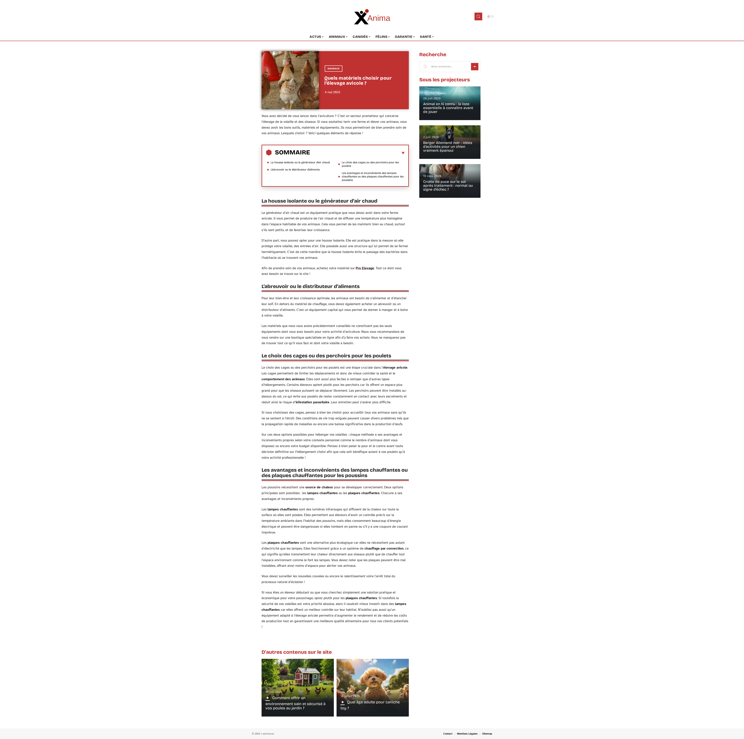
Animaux (333, 68)
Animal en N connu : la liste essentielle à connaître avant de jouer (448, 108)
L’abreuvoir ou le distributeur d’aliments (295, 169)
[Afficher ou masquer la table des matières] (357, 153)
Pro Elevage (365, 268)
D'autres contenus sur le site (297, 652)
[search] (478, 16)
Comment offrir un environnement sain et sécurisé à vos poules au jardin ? (295, 702)
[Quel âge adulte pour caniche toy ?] (373, 688)
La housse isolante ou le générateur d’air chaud (301, 162)
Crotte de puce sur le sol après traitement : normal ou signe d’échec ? (448, 185)
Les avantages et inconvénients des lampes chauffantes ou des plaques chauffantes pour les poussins (373, 176)
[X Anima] (372, 16)
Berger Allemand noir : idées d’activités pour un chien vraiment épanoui (447, 146)
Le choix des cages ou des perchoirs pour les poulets (370, 164)
